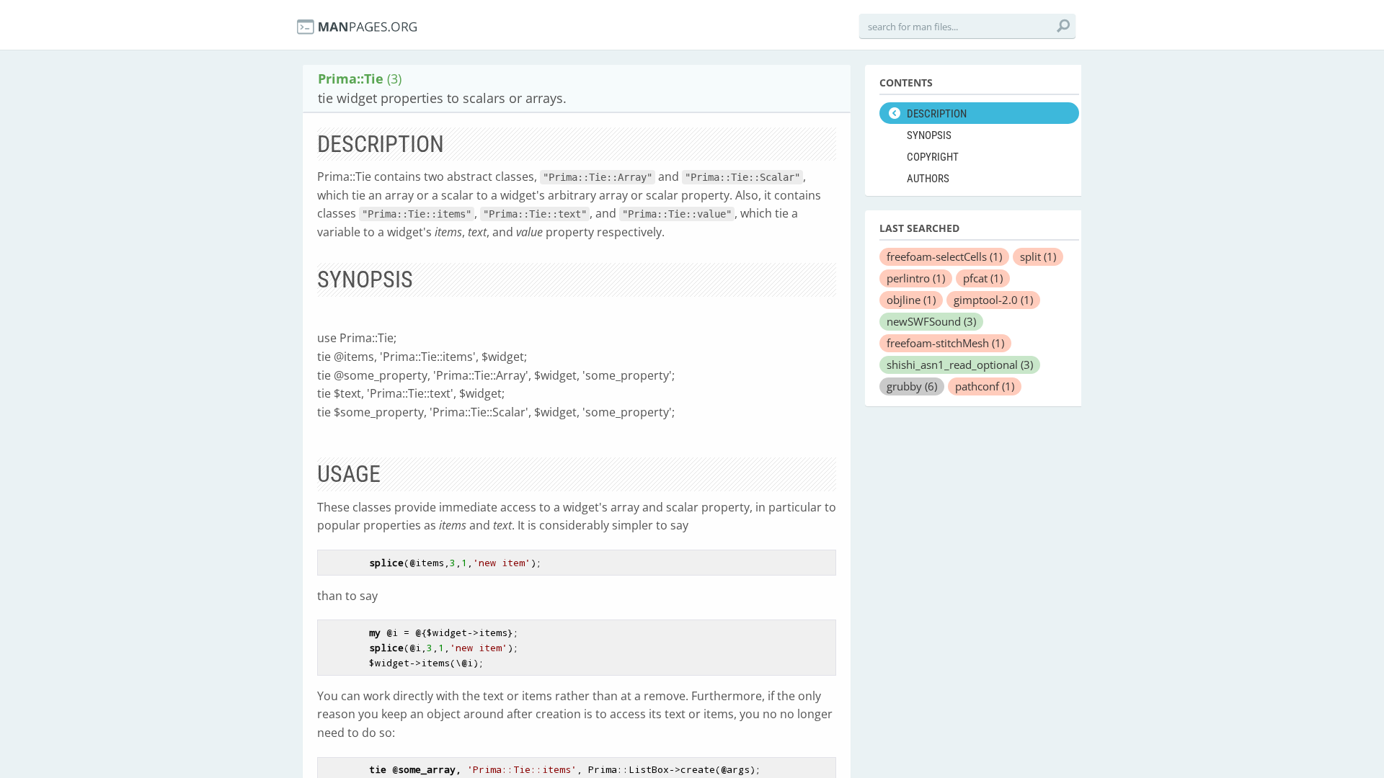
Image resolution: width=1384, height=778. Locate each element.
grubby (912, 386)
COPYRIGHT (933, 157)
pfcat (983, 278)
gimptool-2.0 (993, 299)
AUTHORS (928, 178)
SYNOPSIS (929, 135)
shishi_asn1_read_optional (960, 364)
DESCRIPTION (937, 113)
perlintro (916, 278)
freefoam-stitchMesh (945, 343)
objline (911, 299)
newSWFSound (931, 321)
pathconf (984, 386)
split (1038, 256)
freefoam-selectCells (944, 256)
